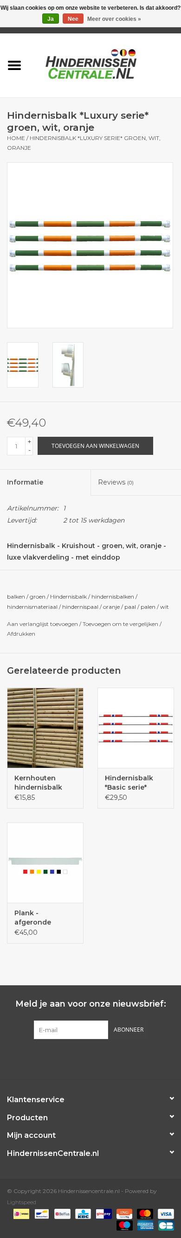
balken (16, 596)
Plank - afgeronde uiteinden (32, 918)
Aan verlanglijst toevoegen (42, 623)
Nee (73, 19)
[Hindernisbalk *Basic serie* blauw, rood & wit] (135, 728)
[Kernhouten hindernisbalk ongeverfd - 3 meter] (45, 728)
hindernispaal (80, 606)
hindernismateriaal (32, 606)
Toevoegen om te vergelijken (121, 623)
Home (16, 137)
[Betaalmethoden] (20, 1213)
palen (148, 606)
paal (130, 606)
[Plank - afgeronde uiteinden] (45, 863)
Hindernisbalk (68, 596)
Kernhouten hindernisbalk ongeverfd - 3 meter (38, 783)
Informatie (25, 482)
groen (37, 596)
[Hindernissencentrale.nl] (104, 64)
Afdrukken (21, 633)
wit (164, 606)
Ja (50, 19)
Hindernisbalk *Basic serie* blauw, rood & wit (135, 783)
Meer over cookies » (114, 19)
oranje (111, 606)
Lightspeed (21, 1202)
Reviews (116, 482)
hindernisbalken (112, 596)
